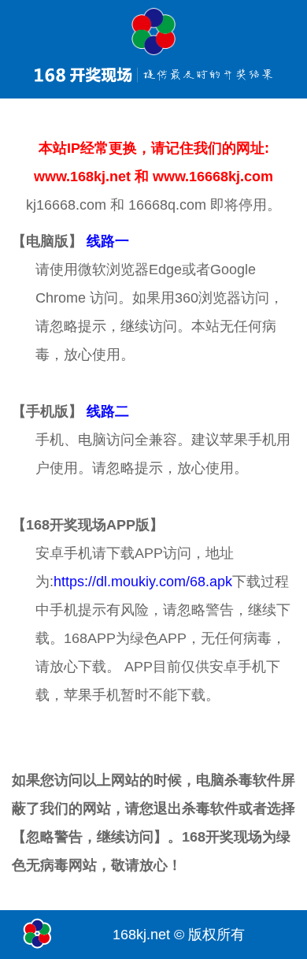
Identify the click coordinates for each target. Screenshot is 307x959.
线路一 (108, 241)
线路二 (108, 411)
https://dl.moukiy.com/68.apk (143, 581)
